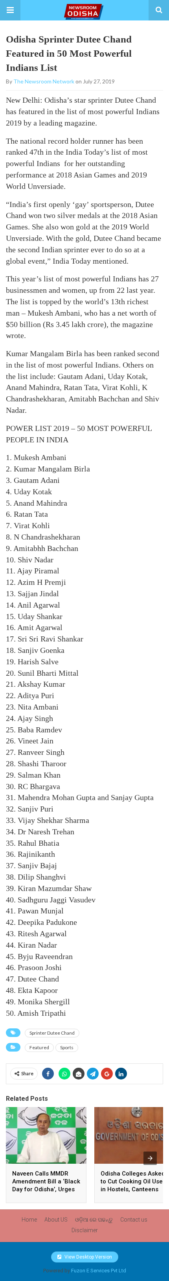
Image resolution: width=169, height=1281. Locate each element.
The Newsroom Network (43, 81)
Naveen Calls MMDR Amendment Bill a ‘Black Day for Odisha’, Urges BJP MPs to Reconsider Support (46, 1189)
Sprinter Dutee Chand (52, 1033)
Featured (39, 1047)
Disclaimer (85, 1230)
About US (56, 1219)
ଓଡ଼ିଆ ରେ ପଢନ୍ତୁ (94, 1219)
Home (29, 1219)
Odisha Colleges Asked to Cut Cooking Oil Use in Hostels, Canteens (133, 1181)
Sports (66, 1047)
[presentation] (150, 1158)
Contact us (133, 1219)
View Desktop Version (87, 1257)
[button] (10, 10)
